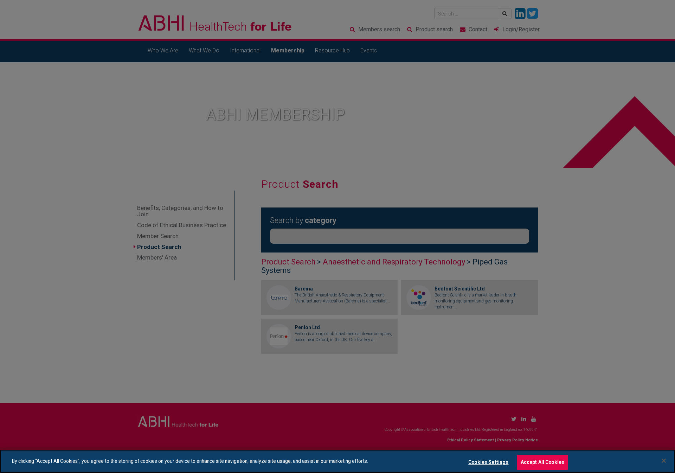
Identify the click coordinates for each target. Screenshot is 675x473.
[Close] (663, 460)
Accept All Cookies (543, 462)
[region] (337, 461)
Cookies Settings (488, 462)
